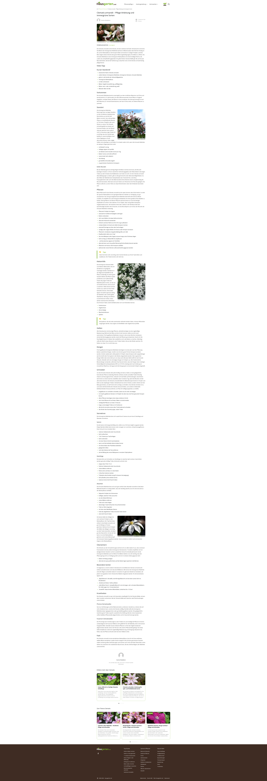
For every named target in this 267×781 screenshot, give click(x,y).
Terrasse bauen (161, 760)
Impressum (167, 778)
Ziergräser (143, 760)
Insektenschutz (160, 755)
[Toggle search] (168, 4)
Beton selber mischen (129, 764)
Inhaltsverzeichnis (106, 45)
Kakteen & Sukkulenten (146, 762)
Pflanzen (100, 9)
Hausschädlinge (161, 751)
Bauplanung (160, 762)
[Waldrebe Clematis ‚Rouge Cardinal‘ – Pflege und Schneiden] (158, 718)
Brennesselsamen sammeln (128, 769)
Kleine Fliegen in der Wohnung (128, 758)
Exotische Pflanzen (145, 753)
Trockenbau (160, 766)
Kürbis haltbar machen (129, 751)
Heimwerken (153, 4)
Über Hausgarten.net (158, 778)
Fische (142, 755)
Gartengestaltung (141, 4)
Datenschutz (143, 778)
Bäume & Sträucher (145, 751)
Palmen (142, 766)
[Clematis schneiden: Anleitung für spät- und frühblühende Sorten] (133, 679)
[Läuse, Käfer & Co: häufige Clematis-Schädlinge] (108, 679)
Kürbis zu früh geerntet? (129, 753)
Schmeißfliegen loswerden (130, 766)
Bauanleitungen (161, 758)
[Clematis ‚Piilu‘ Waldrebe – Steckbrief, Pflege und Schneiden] (108, 718)
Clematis (105, 9)
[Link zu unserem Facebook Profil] (98, 753)
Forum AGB (149, 778)
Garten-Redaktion (105, 20)
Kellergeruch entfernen (129, 761)
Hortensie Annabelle (128, 772)
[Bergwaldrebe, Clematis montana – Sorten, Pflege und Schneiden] (133, 718)
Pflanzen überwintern (146, 768)
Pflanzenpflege (128, 4)
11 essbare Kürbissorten (129, 755)
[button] (134, 4)
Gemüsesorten (144, 758)
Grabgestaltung (161, 753)
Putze (158, 764)
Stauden (142, 770)
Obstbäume (143, 764)
